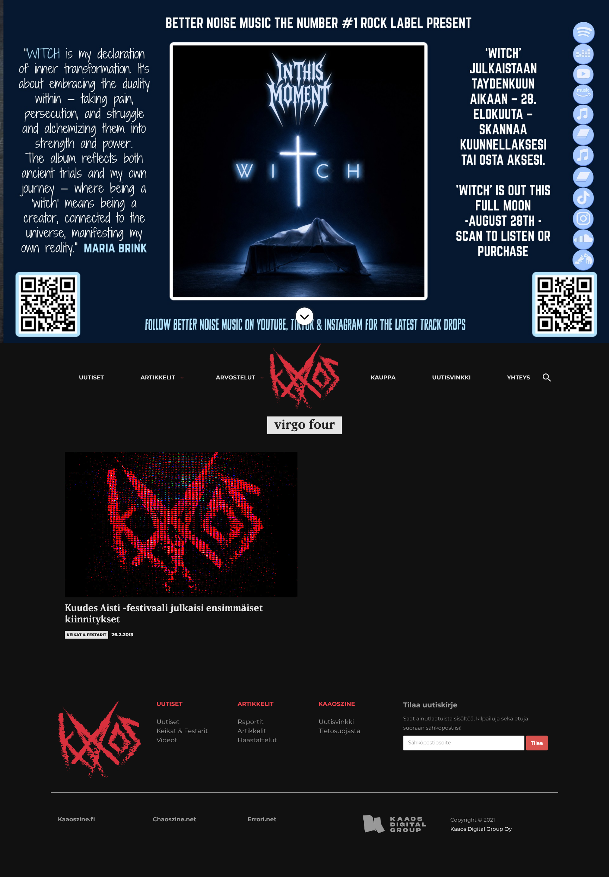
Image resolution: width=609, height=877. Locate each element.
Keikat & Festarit (182, 731)
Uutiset (168, 722)
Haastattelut (257, 740)
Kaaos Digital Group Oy (481, 829)
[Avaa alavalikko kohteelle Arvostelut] (262, 377)
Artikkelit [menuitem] (158, 377)
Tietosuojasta (340, 731)
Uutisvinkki (336, 722)
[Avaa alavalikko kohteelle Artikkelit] (182, 377)
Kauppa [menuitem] (383, 377)
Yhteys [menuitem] (518, 377)
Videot (166, 740)
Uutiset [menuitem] (91, 377)
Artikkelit (252, 731)
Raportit (251, 722)
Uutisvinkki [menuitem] (451, 377)
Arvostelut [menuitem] (236, 377)
